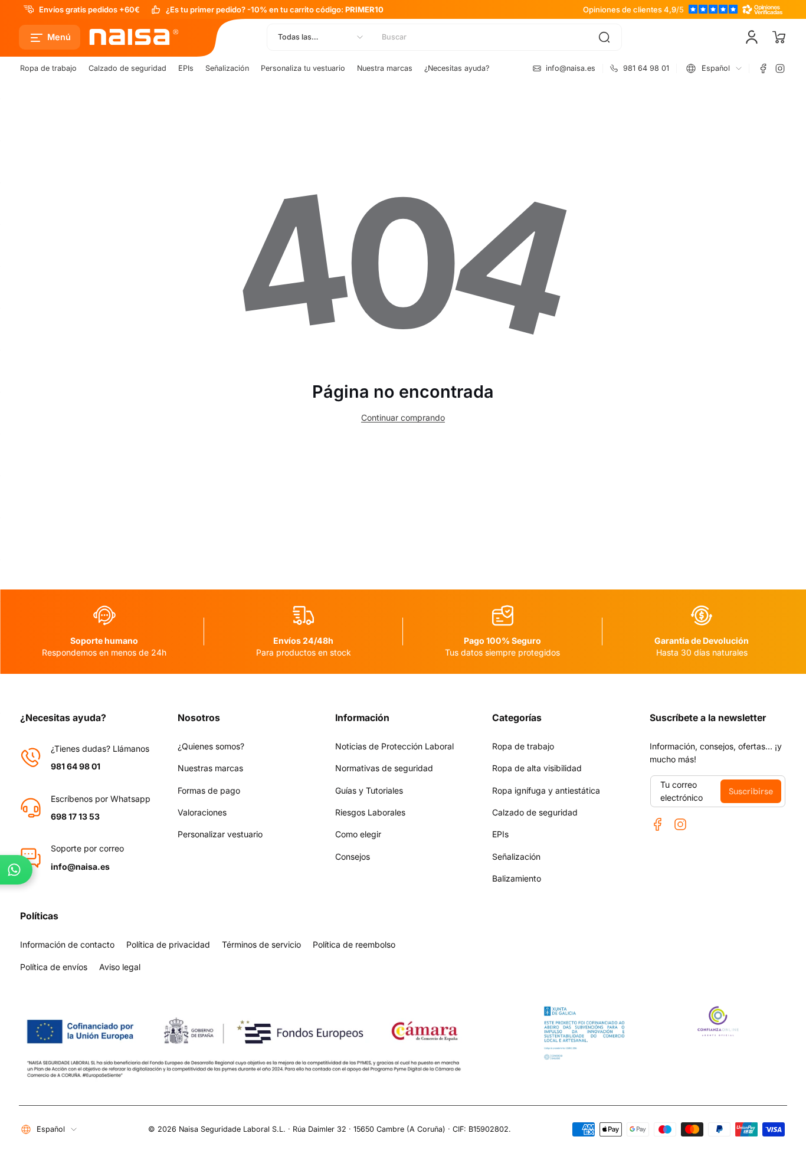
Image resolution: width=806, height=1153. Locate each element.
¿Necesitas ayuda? (456, 68)
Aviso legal (119, 967)
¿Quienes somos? (211, 746)
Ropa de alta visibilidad (537, 768)
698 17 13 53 (75, 816)
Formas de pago (209, 790)
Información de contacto (67, 944)
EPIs (186, 68)
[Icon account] (752, 37)
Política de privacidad (168, 944)
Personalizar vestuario (220, 834)
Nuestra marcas (384, 68)
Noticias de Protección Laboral (394, 746)
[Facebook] (763, 68)
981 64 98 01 (75, 766)
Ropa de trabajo (48, 68)
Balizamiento (516, 878)
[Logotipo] (134, 37)
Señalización (227, 68)
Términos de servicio (261, 944)
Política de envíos (53, 967)
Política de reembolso (354, 944)
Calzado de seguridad (127, 68)
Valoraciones (202, 812)
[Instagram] (780, 68)
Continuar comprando (403, 417)
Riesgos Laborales (370, 812)
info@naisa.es (80, 867)
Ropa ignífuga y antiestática (546, 790)
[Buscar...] (604, 37)
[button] (49, 37)
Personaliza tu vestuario (303, 68)
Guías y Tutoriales (369, 790)
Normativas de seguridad (384, 768)
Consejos (352, 856)
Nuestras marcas (210, 768)
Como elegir (358, 834)
